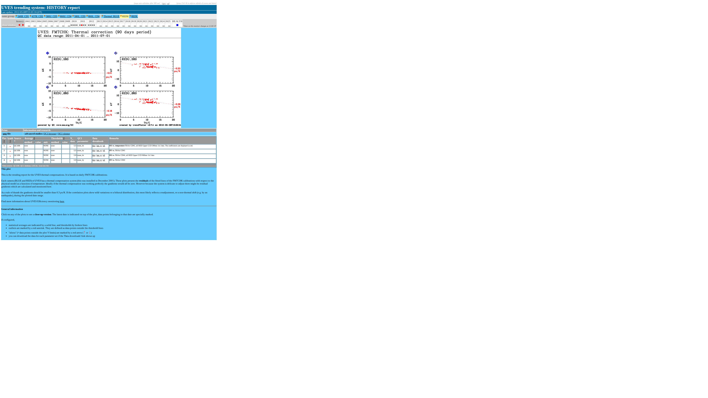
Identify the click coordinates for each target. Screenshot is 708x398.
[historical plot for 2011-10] (85, 24)
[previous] (19, 25)
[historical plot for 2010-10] (76, 24)
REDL (134, 16)
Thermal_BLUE (111, 16)
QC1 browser (50, 133)
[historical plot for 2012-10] (94, 24)
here (62, 201)
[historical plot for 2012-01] (88, 24)
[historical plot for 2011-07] (83, 24)
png (5, 133)
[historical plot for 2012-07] (92, 24)
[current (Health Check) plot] (177, 25)
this (93, 146)
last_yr (99, 146)
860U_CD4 (66, 16)
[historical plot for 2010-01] (71, 24)
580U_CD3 (51, 16)
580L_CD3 (80, 16)
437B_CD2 (37, 16)
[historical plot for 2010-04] (73, 24)
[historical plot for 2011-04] (81, 24)
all (104, 146)
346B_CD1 (23, 16)
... (29, 25)
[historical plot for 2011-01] (80, 24)
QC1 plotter (64, 133)
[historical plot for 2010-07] (75, 24)
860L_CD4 (94, 16)
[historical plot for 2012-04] (90, 24)
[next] (23, 25)
